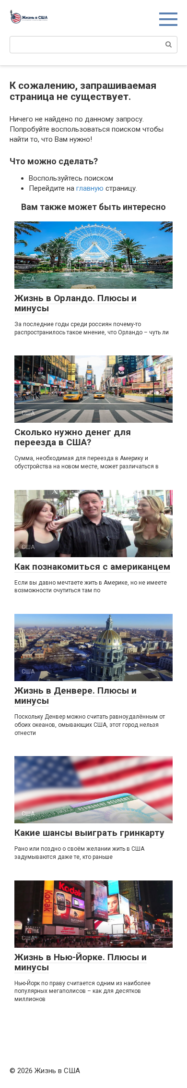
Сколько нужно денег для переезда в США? (72, 437)
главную (90, 188)
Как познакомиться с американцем (92, 566)
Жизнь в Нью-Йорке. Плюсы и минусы (80, 962)
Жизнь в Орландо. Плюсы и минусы (75, 303)
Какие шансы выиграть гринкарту (89, 832)
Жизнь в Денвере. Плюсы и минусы (75, 695)
